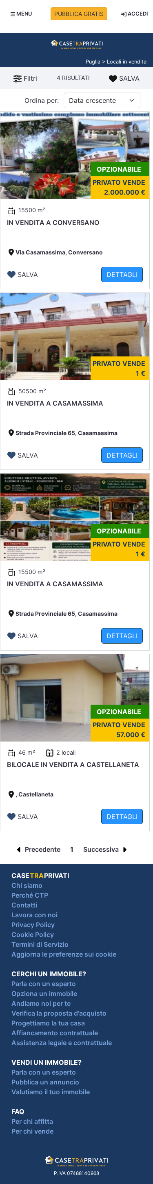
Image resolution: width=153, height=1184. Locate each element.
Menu (23, 14)
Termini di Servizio (40, 944)
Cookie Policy (32, 934)
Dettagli (121, 274)
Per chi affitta (32, 1121)
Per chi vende (32, 1131)
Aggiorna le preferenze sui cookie (63, 954)
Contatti (24, 905)
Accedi (137, 14)
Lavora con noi (34, 915)
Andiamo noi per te (41, 1003)
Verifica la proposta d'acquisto (58, 1013)
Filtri (29, 78)
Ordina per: (41, 100)
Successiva (101, 849)
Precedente (41, 849)
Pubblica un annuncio (45, 1082)
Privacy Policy (33, 925)
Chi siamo (26, 885)
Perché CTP (29, 895)
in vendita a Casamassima (55, 403)
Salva (128, 78)
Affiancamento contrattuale (54, 1033)
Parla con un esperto (43, 984)
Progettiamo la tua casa (48, 1023)
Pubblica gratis (79, 13)
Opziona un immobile (44, 993)
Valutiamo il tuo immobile (50, 1092)
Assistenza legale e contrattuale (61, 1043)
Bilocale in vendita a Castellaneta (73, 764)
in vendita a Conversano (53, 222)
